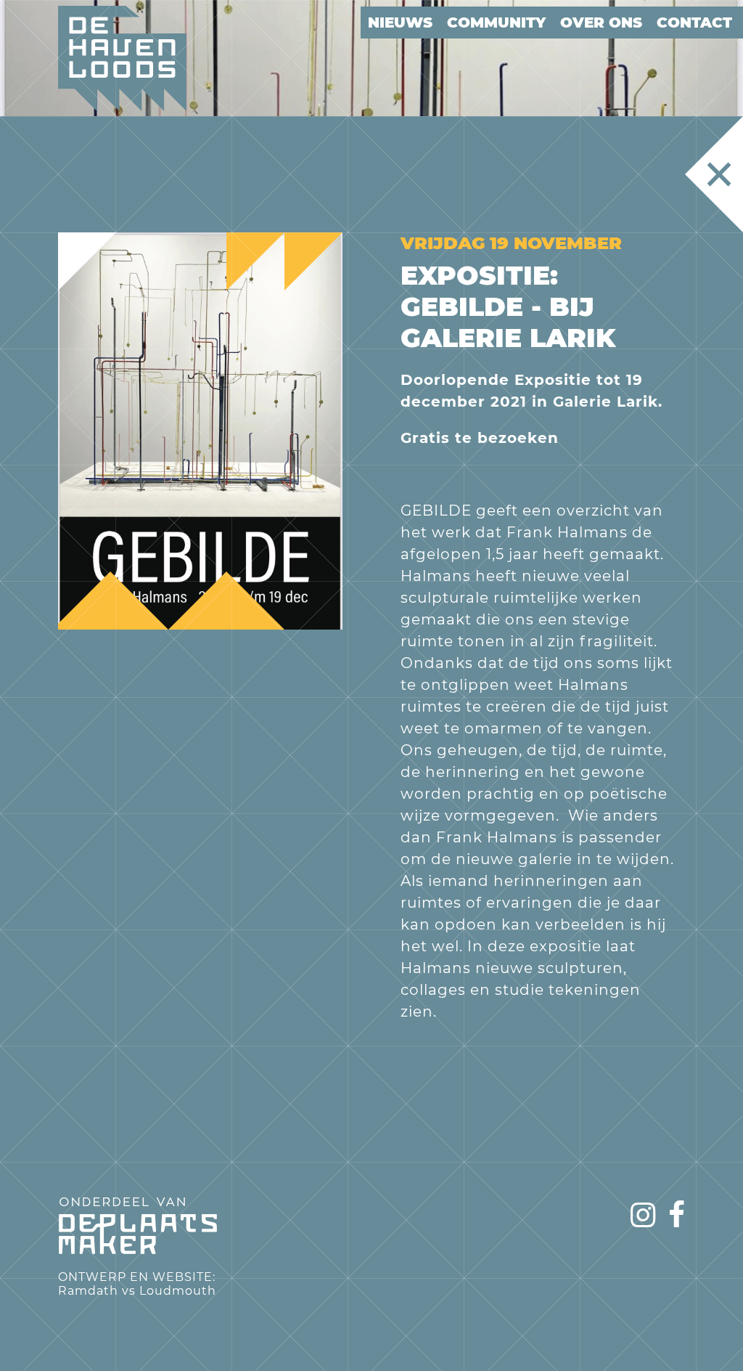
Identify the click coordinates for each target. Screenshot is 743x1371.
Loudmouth (177, 1291)
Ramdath (88, 1291)
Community (496, 22)
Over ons (601, 22)
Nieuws (400, 22)
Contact (694, 22)
